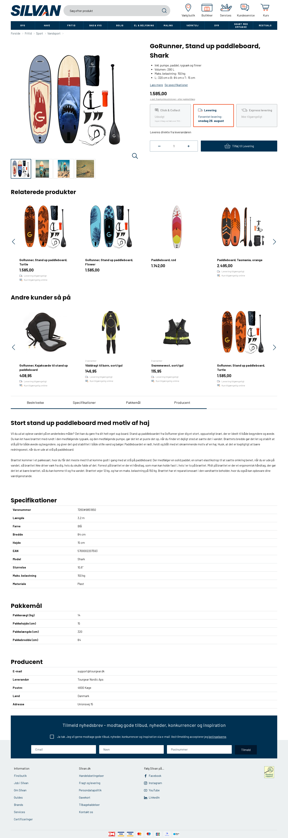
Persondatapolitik (90, 790)
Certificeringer (23, 819)
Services (19, 812)
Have (47, 25)
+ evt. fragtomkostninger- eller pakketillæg (172, 99)
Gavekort (84, 797)
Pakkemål (133, 402)
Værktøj (193, 25)
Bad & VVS (95, 25)
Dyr (216, 25)
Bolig (120, 25)
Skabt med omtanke (241, 25)
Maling (168, 25)
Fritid (71, 25)
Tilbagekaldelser (89, 804)
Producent (182, 402)
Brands (18, 804)
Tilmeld (246, 750)
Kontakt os (86, 812)
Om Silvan (20, 790)
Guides (18, 797)
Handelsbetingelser (91, 775)
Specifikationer (84, 402)
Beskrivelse (35, 402)
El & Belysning (144, 25)
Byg (22, 25)
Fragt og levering (89, 783)
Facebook (155, 775)
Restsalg (265, 25)
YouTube (154, 790)
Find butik (20, 775)
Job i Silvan (21, 783)
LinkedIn (154, 797)
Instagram (155, 783)
